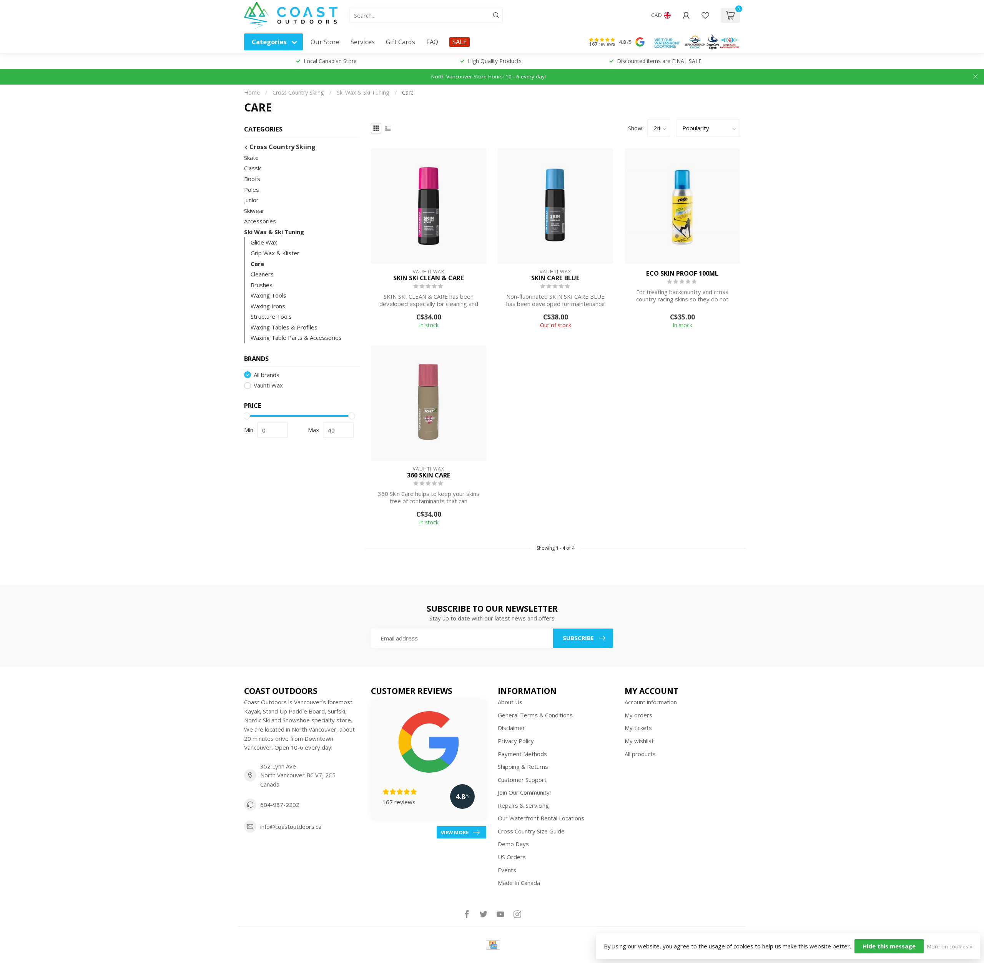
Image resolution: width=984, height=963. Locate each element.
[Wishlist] (705, 15)
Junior (251, 200)
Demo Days (513, 844)
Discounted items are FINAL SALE (659, 61)
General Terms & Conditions (535, 715)
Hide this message (889, 946)
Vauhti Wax (268, 385)
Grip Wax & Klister (275, 253)
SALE (459, 41)
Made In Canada (519, 882)
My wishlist (639, 741)
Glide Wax (264, 242)
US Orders (512, 857)
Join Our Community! (524, 792)
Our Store (325, 41)
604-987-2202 (279, 804)
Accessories (260, 221)
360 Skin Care (428, 475)
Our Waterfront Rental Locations (541, 818)
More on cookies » (949, 946)
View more (455, 832)
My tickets (638, 728)
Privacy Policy (516, 741)
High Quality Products (495, 61)
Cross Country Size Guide (531, 831)
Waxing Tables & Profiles (284, 327)
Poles (251, 189)
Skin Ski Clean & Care (428, 278)
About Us (510, 702)
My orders (638, 715)
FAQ (432, 41)
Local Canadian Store (330, 61)
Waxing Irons (268, 306)
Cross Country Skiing (298, 92)
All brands (266, 375)
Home (252, 92)
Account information (651, 702)
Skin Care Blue (555, 278)
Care (408, 92)
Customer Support (522, 779)
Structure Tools (271, 316)
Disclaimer (511, 728)
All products (640, 754)
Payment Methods (522, 754)
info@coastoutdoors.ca (290, 826)
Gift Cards (400, 41)
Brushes (262, 285)
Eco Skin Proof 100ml (682, 273)
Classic (253, 168)
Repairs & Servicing (523, 805)
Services (363, 41)
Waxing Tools (268, 295)
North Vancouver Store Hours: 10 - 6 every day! (488, 76)
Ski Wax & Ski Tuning (363, 92)
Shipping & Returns (523, 766)
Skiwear (254, 211)
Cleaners (262, 274)
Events (507, 870)
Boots (252, 179)
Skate (251, 157)
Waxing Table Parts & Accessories (296, 337)
